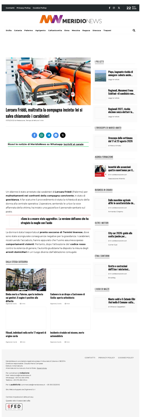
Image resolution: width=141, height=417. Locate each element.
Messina (76, 30)
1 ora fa (15, 303)
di (109, 146)
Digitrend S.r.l (29, 389)
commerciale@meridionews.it (33, 385)
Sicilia (9, 30)
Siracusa (97, 30)
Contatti (10, 8)
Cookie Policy (40, 8)
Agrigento (40, 30)
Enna (66, 30)
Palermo (28, 30)
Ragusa (86, 30)
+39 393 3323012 (53, 385)
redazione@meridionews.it (20, 375)
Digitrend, (9, 303)
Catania (18, 30)
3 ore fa (59, 342)
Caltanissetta (55, 30)
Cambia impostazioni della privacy (19, 397)
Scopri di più (42, 368)
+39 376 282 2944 (20, 380)
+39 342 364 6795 (22, 378)
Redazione (21, 120)
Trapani (107, 30)
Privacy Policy (24, 8)
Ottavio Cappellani (117, 307)
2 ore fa (59, 303)
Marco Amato (115, 145)
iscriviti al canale (74, 144)
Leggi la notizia (113, 79)
